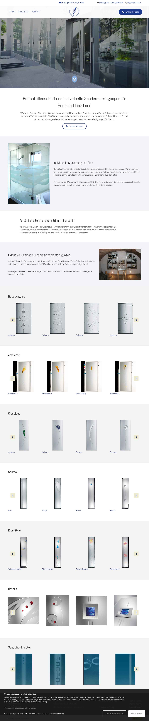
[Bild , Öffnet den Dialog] (23, 612)
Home (12, 12)
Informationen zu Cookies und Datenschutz (20, 708)
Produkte (23, 12)
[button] (130, 12)
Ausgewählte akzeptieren (114, 713)
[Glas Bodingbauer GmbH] (74, 12)
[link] (23, 12)
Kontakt (36, 12)
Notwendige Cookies (14, 714)
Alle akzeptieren (136, 713)
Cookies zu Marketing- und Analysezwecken (46, 714)
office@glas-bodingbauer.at (111, 3)
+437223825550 (134, 3)
